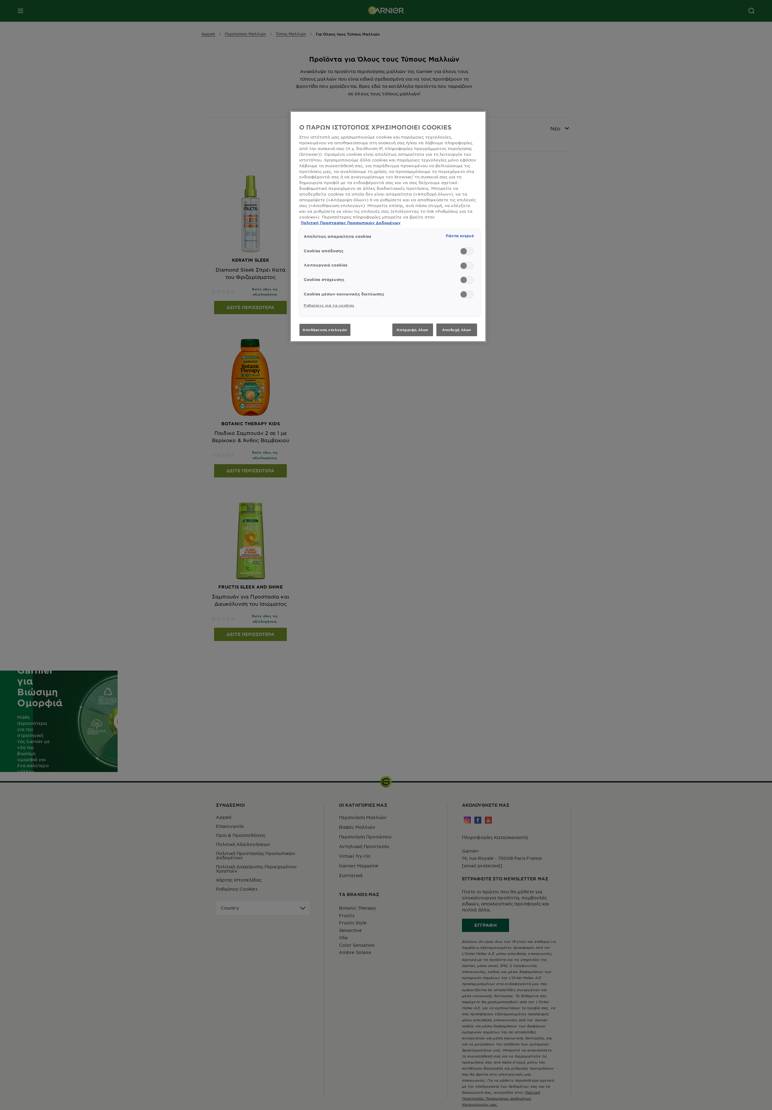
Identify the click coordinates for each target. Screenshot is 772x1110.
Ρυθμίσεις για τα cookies (329, 305)
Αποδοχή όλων (456, 329)
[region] (388, 226)
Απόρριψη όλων (412, 329)
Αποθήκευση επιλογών (324, 329)
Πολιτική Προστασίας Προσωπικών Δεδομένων (350, 222)
